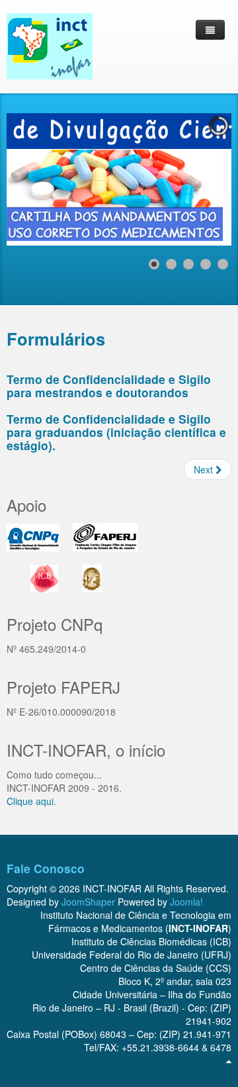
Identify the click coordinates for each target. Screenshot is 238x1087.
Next (205, 469)
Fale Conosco (46, 868)
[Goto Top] (228, 1060)
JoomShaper (88, 901)
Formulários (56, 338)
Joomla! (186, 901)
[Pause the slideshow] (191, 179)
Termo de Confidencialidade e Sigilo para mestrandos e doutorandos (109, 386)
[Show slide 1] (154, 264)
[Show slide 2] (171, 264)
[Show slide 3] (188, 264)
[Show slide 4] (205, 264)
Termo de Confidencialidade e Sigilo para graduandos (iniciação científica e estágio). (116, 431)
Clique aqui (30, 801)
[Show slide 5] (223, 264)
